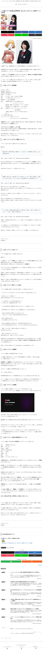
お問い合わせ (35, 646)
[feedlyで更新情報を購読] (11, 561)
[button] (35, 35)
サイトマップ (21, 646)
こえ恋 (9, 547)
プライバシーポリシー (7, 646)
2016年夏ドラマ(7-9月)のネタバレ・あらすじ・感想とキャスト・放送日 (17, 543)
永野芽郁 (12, 547)
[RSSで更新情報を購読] (32, 561)
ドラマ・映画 (4, 547)
